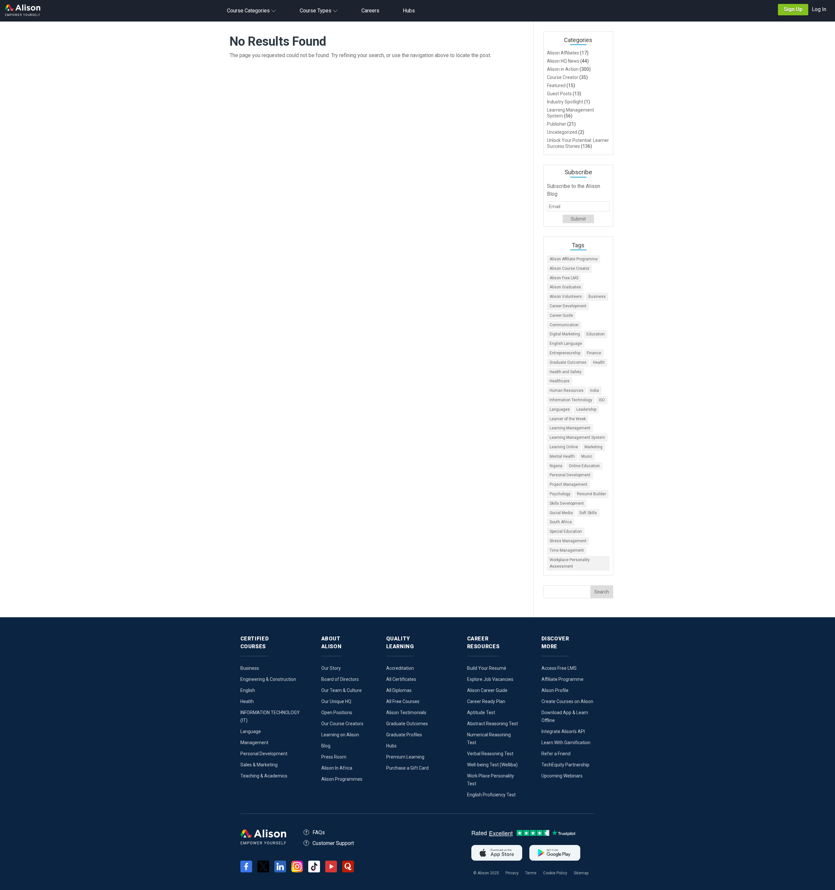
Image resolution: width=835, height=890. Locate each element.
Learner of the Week (568, 419)
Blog (325, 745)
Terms (531, 873)
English (247, 690)
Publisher (556, 124)
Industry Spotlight (565, 101)
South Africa (561, 522)
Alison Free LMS (564, 278)
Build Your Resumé (486, 668)
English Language (566, 343)
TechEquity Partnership (565, 764)
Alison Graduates (565, 287)
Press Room (333, 757)
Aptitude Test (481, 712)
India (594, 390)
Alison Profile (555, 690)
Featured (556, 85)
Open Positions (336, 712)
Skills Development (567, 503)
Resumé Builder (591, 494)
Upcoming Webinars (562, 775)
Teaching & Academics (263, 775)
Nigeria (556, 466)
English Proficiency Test (491, 794)
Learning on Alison (340, 734)
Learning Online (564, 447)
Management (254, 742)
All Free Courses (402, 701)
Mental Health (562, 456)
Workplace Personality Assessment (570, 563)
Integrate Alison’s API (563, 731)
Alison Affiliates (563, 52)
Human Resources (567, 390)
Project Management (568, 484)
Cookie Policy (555, 873)
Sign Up (793, 9)
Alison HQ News (563, 61)
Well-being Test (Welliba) (492, 764)
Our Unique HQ (336, 701)
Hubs (391, 745)
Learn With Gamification (565, 742)
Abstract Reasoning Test (492, 723)
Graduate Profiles (404, 734)
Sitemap (581, 873)
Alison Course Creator (569, 268)
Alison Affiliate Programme (574, 259)
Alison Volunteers (566, 296)
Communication (564, 325)
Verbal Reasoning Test (490, 753)
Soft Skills (588, 513)
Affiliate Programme (562, 679)
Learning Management (570, 428)
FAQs (318, 832)
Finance (594, 353)
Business (597, 296)
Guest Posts (559, 93)
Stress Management (568, 541)
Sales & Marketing (259, 764)
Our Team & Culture (341, 690)
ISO (602, 400)
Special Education (566, 531)
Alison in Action (563, 69)
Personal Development (570, 475)
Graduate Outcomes (568, 362)
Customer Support (333, 843)
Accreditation (400, 668)
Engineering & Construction (268, 679)
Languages (560, 409)
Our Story (331, 668)
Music (586, 456)
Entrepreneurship (565, 353)
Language (250, 731)
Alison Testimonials (406, 712)
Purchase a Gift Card (407, 768)
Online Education (584, 466)
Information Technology (571, 400)
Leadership (586, 409)
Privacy (512, 873)
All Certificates (401, 679)
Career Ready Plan (486, 701)
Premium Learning (405, 757)
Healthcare (559, 381)
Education (595, 334)
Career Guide (561, 315)
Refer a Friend (555, 753)
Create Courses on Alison (567, 701)
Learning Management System (577, 437)
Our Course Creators (342, 723)
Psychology (560, 494)
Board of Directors (340, 679)
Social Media (561, 513)
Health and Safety (566, 372)
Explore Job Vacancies (490, 679)
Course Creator (562, 77)
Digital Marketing (565, 334)
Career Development (568, 306)
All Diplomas (399, 690)
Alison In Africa (336, 768)
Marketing (593, 447)
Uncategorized (562, 132)
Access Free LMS (559, 668)
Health (599, 362)
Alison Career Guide (487, 690)
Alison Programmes (341, 779)
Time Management (567, 550)
